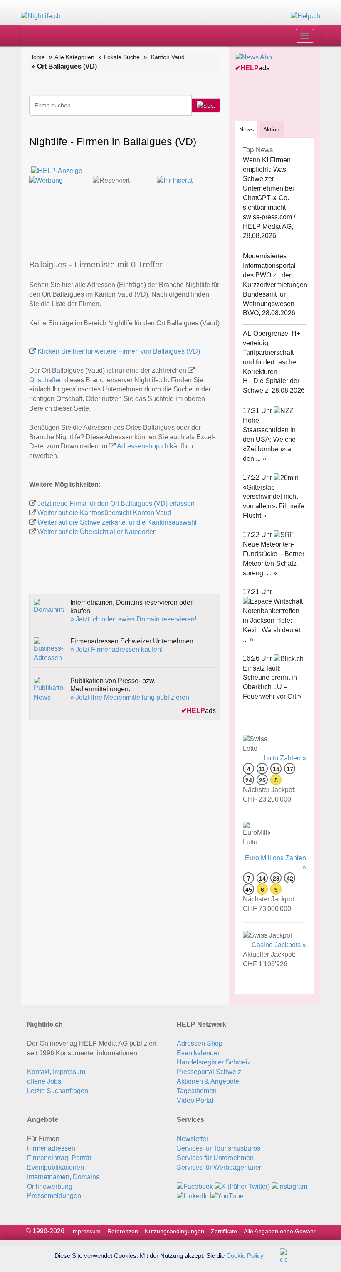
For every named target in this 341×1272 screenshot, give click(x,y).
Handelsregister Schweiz (214, 1062)
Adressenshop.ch (142, 446)
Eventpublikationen (55, 1167)
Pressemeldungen (54, 1195)
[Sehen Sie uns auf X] (242, 1186)
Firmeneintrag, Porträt (59, 1157)
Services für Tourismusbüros (218, 1148)
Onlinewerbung (49, 1186)
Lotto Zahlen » (285, 758)
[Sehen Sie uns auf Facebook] (195, 1186)
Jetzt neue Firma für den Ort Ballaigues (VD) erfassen (116, 503)
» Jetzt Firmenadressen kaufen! (116, 649)
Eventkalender (198, 1053)
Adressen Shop (199, 1043)
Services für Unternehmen (215, 1157)
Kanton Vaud (168, 57)
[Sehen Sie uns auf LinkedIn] (193, 1196)
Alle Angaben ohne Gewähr (280, 1231)
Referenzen (122, 1231)
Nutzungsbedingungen (174, 1231)
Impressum (86, 1231)
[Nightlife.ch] (41, 16)
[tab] (246, 129)
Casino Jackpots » (279, 944)
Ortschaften (46, 380)
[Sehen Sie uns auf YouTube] (227, 1196)
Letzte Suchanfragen (57, 1090)
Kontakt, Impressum (56, 1071)
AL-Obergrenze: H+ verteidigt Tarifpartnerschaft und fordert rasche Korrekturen (271, 352)
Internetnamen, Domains (63, 1176)
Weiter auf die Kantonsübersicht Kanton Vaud (104, 512)
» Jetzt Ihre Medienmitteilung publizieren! (130, 697)
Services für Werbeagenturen (220, 1167)
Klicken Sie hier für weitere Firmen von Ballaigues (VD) (118, 351)
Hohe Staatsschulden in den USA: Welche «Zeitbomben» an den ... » (269, 439)
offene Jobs (44, 1081)
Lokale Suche (122, 57)
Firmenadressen (51, 1148)
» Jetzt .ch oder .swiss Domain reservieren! (133, 619)
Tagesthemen (197, 1090)
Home (37, 57)
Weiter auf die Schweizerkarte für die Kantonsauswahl (117, 522)
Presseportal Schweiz (209, 1071)
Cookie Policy (244, 1255)
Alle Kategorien (74, 57)
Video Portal (195, 1100)
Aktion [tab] (271, 129)
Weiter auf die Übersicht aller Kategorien (97, 531)
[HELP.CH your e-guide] (305, 16)
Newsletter (192, 1138)
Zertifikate (224, 1231)
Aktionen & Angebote (208, 1081)
